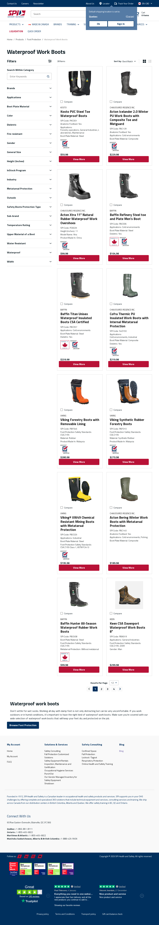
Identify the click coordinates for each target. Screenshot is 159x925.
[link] (88, 688)
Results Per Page (99, 682)
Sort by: (118, 61)
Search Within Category (20, 70)
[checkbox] (61, 101)
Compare (68, 101)
